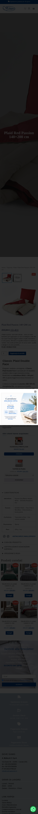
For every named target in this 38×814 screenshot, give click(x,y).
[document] (19, 407)
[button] (35, 391)
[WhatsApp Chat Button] (33, 809)
